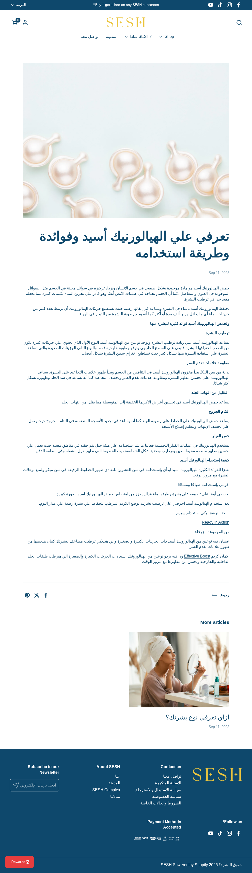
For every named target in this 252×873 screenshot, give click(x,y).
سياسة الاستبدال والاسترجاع (158, 790)
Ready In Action (215, 522)
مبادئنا (115, 796)
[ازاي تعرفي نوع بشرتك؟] (179, 669)
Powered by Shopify (190, 865)
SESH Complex (106, 790)
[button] (239, 22)
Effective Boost (197, 556)
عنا (117, 776)
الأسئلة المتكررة (168, 783)
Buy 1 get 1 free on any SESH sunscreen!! (126, 5)
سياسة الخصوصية (166, 796)
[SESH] (126, 22)
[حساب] (25, 22)
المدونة (114, 783)
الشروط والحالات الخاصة (160, 803)
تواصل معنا (172, 776)
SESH (166, 865)
